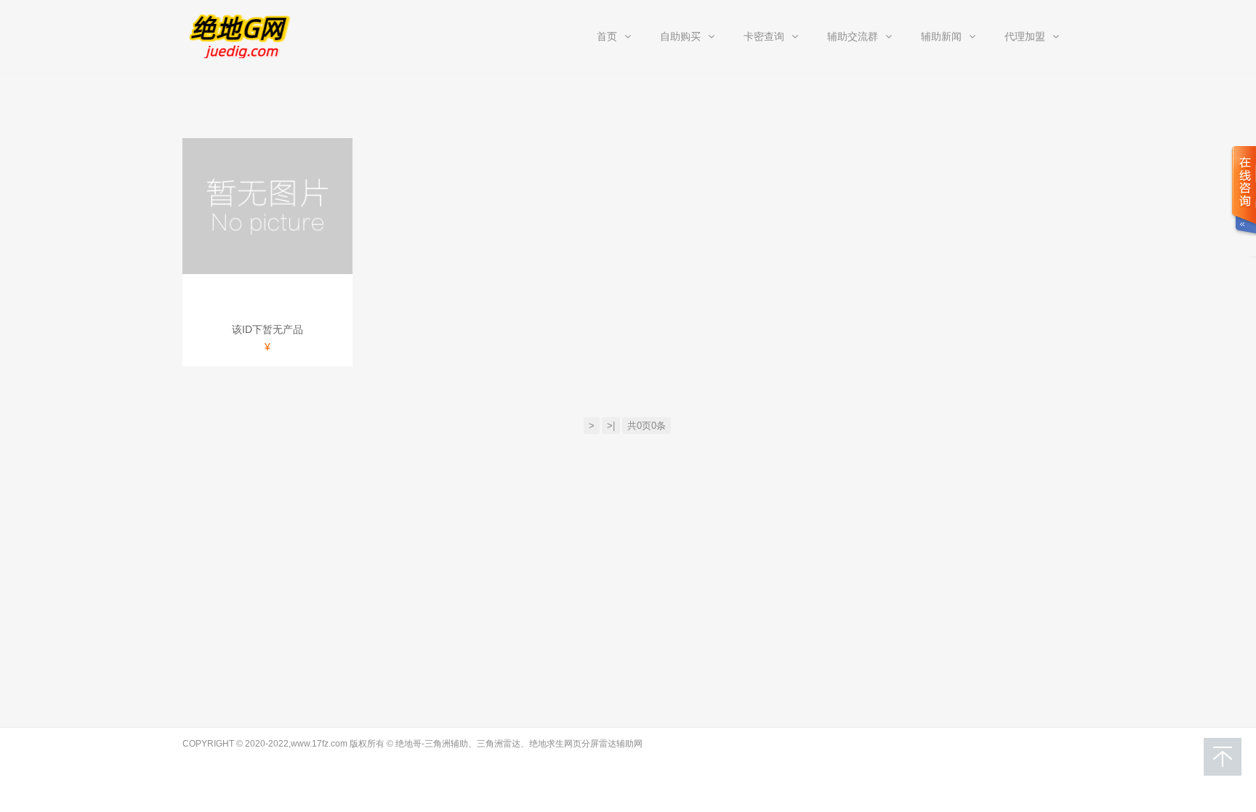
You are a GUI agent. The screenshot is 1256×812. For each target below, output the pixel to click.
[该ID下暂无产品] (267, 206)
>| (611, 425)
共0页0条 (646, 425)
